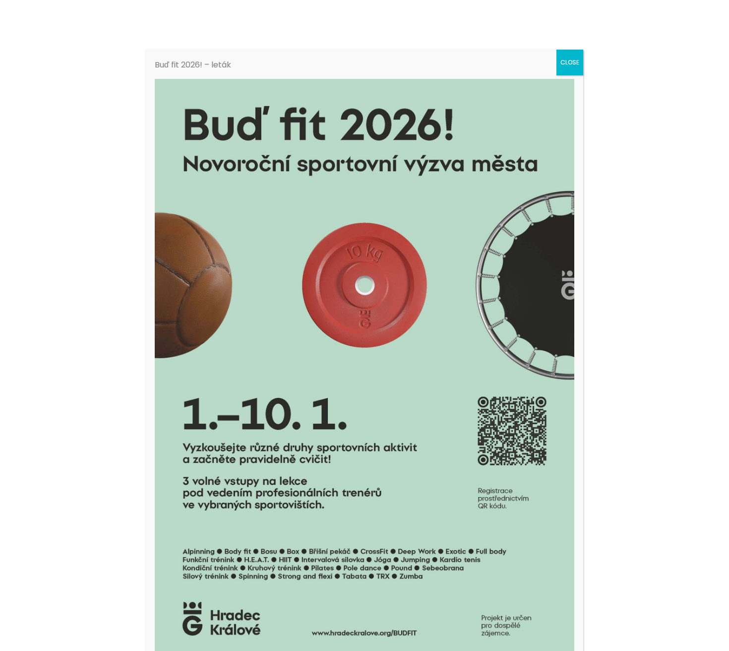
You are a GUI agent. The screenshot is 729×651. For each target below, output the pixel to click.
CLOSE (569, 62)
